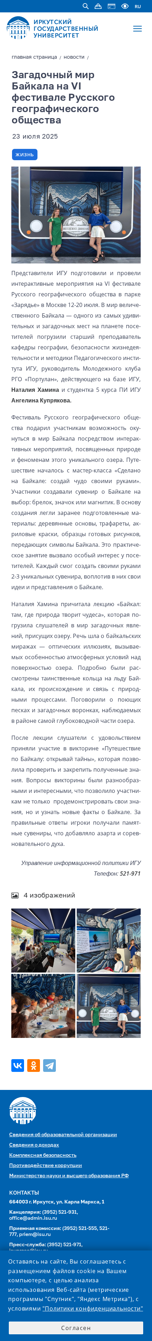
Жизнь (25, 154)
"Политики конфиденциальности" (92, 1308)
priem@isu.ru (35, 1234)
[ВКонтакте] (18, 1065)
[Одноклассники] (34, 1065)
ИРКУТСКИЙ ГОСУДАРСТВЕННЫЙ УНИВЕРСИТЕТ (66, 28)
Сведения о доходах (34, 1145)
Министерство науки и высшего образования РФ (69, 1175)
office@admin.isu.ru (33, 1218)
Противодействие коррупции (45, 1165)
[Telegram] (50, 1065)
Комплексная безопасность (42, 1155)
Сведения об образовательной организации (63, 1134)
